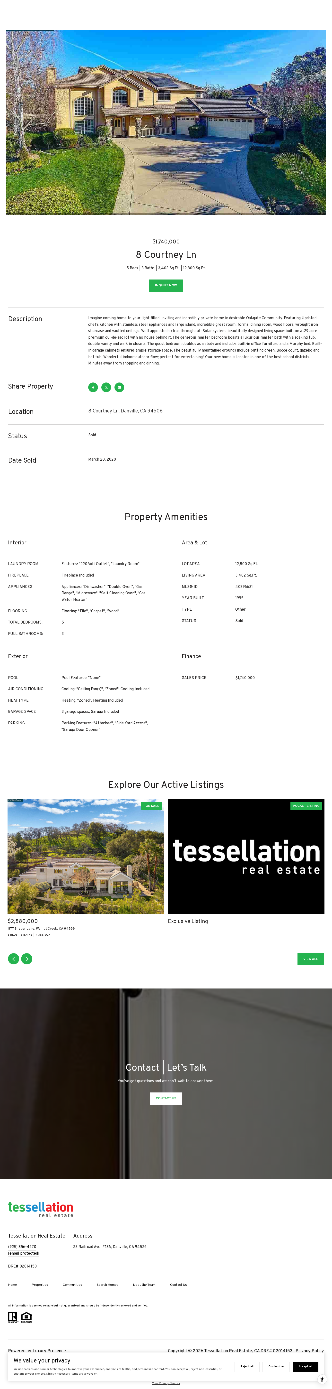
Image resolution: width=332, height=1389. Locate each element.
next (26, 958)
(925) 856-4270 (22, 1247)
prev (13, 958)
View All (310, 959)
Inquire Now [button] (166, 285)
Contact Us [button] (166, 1098)
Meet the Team (144, 1285)
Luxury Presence (49, 1351)
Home (12, 1285)
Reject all (247, 1367)
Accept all (305, 1367)
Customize (276, 1367)
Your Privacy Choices (166, 1383)
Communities (72, 1285)
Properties (40, 1285)
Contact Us (178, 1285)
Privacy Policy (310, 1351)
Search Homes (107, 1285)
